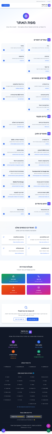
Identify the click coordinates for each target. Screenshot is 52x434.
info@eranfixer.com (39, 357)
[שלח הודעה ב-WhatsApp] (48, 430)
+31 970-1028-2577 (13, 347)
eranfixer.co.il (13, 356)
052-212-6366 (38, 347)
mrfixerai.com (13, 358)
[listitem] (44, 366)
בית (48, 1)
